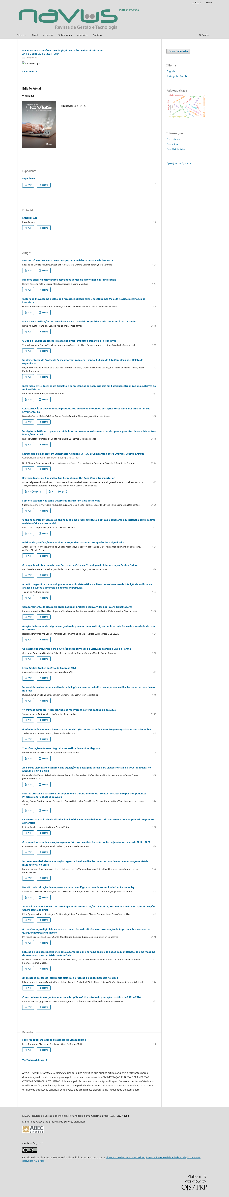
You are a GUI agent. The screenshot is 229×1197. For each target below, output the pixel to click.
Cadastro (196, 2)
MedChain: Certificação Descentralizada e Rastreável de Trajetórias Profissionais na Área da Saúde (78, 321)
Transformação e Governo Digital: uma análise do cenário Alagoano (61, 748)
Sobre (20, 35)
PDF (29, 185)
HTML (45, 185)
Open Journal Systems (178, 163)
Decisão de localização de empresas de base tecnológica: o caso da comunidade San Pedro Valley (78, 887)
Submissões (65, 35)
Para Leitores (173, 139)
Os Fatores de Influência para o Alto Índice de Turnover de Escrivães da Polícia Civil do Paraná (76, 648)
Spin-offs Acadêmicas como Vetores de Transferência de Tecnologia (61, 500)
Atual (35, 35)
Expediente (28, 178)
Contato (97, 35)
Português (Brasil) (176, 76)
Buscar (205, 35)
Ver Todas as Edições (33, 1059)
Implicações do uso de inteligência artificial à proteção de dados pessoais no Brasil (70, 977)
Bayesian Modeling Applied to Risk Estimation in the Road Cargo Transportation (68, 478)
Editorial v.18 (29, 217)
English (170, 71)
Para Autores (172, 144)
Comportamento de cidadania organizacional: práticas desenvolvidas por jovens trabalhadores (77, 606)
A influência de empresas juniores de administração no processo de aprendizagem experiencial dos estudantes (86, 729)
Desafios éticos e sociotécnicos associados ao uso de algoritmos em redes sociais (69, 279)
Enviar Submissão (178, 51)
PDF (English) (34, 491)
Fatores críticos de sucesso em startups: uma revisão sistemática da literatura (67, 260)
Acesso (208, 2)
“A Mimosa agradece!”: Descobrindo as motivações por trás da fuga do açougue (69, 709)
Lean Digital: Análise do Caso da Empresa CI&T (49, 668)
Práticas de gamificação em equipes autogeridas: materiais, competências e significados (73, 542)
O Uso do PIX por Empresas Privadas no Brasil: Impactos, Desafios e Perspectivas (69, 340)
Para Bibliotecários (175, 149)
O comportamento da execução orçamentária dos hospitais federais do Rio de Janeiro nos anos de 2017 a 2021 (86, 842)
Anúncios (82, 35)
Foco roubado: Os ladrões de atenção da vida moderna (54, 1039)
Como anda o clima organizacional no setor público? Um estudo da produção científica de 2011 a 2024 (81, 997)
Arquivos (48, 35)
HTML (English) (59, 491)
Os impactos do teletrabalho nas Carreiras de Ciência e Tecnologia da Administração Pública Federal (80, 565)
